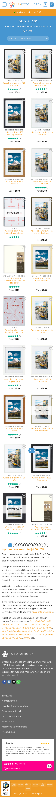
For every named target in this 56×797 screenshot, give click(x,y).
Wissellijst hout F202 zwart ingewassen (14, 133)
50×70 (5, 634)
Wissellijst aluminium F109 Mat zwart (42, 84)
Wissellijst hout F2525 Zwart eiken (41, 479)
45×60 (28, 631)
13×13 (37, 621)
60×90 (49, 634)
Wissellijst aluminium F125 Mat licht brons (42, 429)
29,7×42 (20, 627)
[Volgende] (46, 545)
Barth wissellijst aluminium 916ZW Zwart (41, 528)
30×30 (28, 627)
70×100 (26, 637)
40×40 (49, 627)
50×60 (43, 631)
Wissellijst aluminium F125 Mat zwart (14, 84)
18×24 (10, 624)
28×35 (12, 627)
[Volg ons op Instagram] (9, 682)
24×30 (5, 627)
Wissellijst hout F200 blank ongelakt (42, 279)
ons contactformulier (42, 611)
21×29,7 (45, 624)
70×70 (12, 637)
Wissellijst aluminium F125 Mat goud (42, 331)
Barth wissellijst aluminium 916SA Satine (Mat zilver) (14, 280)
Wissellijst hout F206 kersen (14, 429)
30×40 (35, 627)
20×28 (31, 624)
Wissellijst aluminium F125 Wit (14, 479)
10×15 (32, 621)
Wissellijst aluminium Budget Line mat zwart (14, 232)
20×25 (24, 624)
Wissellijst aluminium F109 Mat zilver (42, 183)
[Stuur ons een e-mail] (14, 682)
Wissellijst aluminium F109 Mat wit (42, 380)
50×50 (36, 631)
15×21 (4, 624)
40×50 (5, 631)
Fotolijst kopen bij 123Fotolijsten (26, 26)
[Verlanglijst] (45, 4)
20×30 (38, 624)
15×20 (48, 621)
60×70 (35, 634)
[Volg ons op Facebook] (4, 682)
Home (7, 26)
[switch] (5, 793)
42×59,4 (20, 631)
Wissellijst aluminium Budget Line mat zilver (14, 331)
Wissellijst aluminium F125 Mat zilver (42, 133)
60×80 (42, 634)
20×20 (17, 624)
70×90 (19, 637)
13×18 (42, 621)
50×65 (50, 631)
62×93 (5, 637)
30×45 (42, 627)
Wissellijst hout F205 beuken (14, 183)
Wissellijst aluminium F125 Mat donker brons (42, 232)
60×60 (27, 634)
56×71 (12, 634)
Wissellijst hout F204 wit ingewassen (14, 380)
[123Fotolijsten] (25, 4)
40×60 (12, 631)
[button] (4, 4)
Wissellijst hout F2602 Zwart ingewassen (14, 528)
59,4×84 (19, 634)
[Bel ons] (18, 682)
